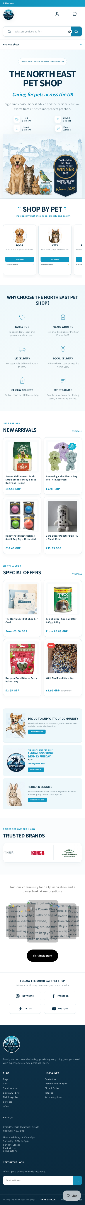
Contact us (50, 1079)
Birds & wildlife (11, 1092)
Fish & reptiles (10, 1097)
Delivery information (56, 1083)
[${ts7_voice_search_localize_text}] (69, 31)
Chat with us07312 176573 (10, 1150)
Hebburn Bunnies (37, 800)
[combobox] (41, 31)
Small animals (11, 1088)
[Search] (76, 31)
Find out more (35, 770)
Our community (37, 732)
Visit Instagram (42, 955)
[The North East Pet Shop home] (9, 14)
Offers (6, 1106)
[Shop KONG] (32, 852)
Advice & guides (53, 1097)
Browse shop (42, 44)
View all (77, 431)
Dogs (5, 1079)
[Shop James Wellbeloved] (64, 852)
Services (7, 1101)
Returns (49, 1092)
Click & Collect (52, 1088)
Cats (5, 1083)
